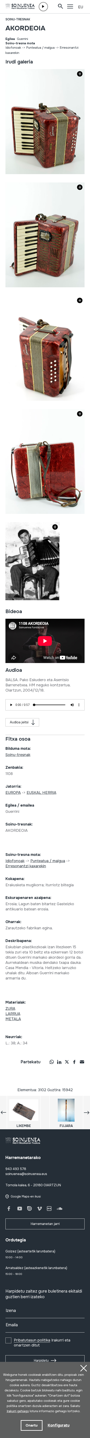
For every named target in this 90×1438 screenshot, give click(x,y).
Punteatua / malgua (40, 48)
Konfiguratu (58, 1425)
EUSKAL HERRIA (41, 792)
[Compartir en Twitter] (66, 1061)
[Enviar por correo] (82, 1061)
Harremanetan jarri (45, 1224)
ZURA (10, 1008)
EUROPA (13, 792)
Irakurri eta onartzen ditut (42, 1343)
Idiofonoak (13, 48)
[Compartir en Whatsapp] (51, 1061)
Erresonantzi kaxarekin (25, 866)
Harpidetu (41, 1360)
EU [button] (80, 7)
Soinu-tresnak (17, 19)
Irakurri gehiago (18, 1411)
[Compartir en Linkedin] (59, 1061)
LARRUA (12, 1014)
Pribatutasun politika (32, 1340)
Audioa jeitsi (19, 722)
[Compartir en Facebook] (74, 1061)
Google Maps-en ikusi (26, 1196)
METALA (13, 1019)
